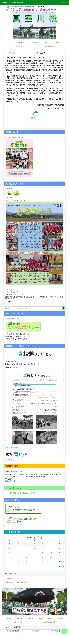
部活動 (34, 43)
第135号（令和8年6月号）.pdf (15, 200)
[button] (9, 543)
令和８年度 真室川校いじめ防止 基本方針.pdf (20, 493)
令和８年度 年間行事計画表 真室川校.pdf (18, 582)
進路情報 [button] (46, 43)
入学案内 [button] (59, 43)
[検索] (63, 308)
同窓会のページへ (11, 481)
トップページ (9, 43)
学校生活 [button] (30, 618)
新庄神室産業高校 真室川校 (12, 2)
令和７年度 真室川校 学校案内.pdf (14, 137)
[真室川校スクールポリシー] (23, 326)
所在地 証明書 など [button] (49, 46)
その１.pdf (16, 367)
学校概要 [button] (21, 43)
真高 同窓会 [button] (18, 46)
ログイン (64, 2)
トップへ (64, 632)
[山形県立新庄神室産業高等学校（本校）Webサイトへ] (23, 509)
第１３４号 (14, 290)
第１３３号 (14, 292)
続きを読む (10, 301)
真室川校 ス (14, 319)
